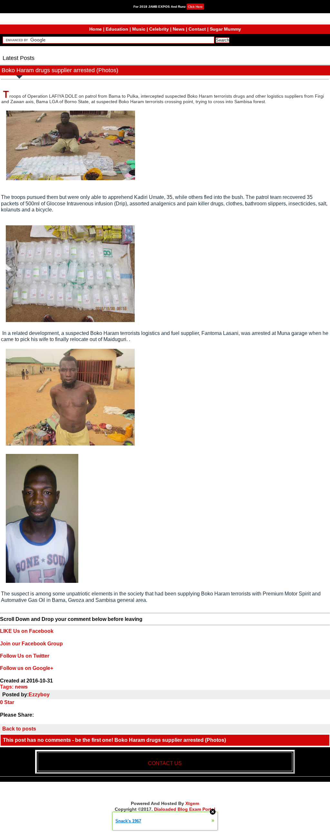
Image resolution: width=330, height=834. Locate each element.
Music (138, 29)
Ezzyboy (39, 694)
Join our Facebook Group (31, 643)
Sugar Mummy (225, 29)
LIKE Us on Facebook (26, 631)
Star (9, 702)
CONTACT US (165, 763)
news (21, 687)
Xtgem (192, 803)
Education (117, 29)
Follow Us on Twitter (24, 656)
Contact (197, 29)
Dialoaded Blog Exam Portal (184, 809)
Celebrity (159, 29)
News (179, 29)
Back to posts (19, 728)
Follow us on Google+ (26, 668)
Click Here (195, 6)
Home (95, 29)
